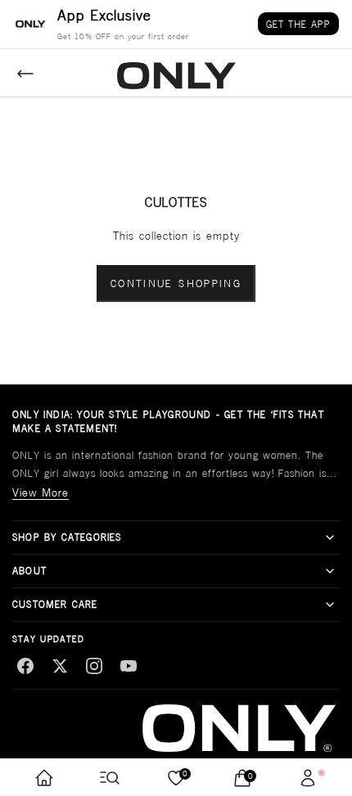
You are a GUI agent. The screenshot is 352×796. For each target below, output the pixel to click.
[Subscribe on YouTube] (128, 666)
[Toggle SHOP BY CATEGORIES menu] (330, 537)
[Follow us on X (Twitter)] (60, 666)
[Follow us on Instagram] (94, 666)
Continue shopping (176, 283)
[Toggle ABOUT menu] (330, 571)
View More (40, 492)
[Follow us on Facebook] (25, 666)
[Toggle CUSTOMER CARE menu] (330, 604)
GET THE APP (298, 24)
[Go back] (25, 74)
